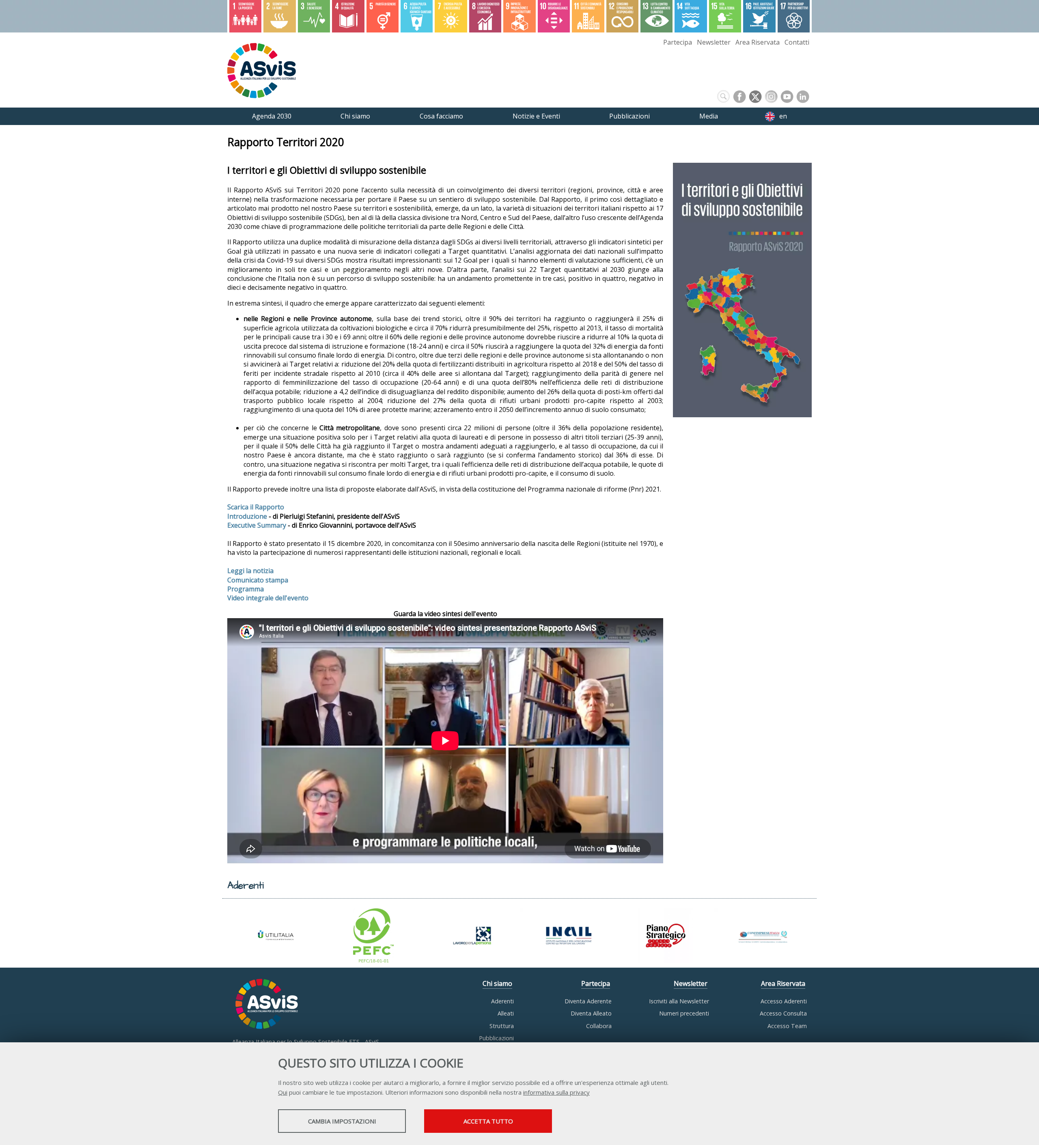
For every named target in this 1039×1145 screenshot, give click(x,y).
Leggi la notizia (250, 570)
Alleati (506, 1013)
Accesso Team (787, 1026)
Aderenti (502, 1001)
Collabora (599, 1026)
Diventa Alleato (591, 1013)
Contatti (797, 42)
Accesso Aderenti (784, 1001)
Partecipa (677, 42)
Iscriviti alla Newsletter (679, 1001)
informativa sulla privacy (556, 1092)
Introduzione (247, 516)
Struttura (501, 1026)
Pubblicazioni (496, 1038)
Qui (282, 1092)
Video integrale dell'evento (267, 597)
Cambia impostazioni (342, 1121)
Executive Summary (256, 525)
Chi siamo (497, 983)
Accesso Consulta (783, 1013)
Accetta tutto (488, 1121)
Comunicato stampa (257, 580)
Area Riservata (757, 42)
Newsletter (714, 42)
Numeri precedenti (684, 1013)
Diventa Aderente (588, 1001)
